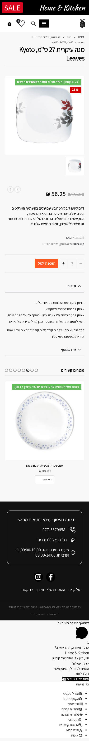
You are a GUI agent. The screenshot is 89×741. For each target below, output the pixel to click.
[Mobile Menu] (44, 23)
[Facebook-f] (50, 577)
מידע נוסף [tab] (68, 349)
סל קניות (74, 589)
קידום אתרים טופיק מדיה (44, 614)
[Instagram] (38, 577)
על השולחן (66, 244)
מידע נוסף (47, 479)
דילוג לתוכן (82, 673)
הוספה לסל (47, 263)
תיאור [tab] (72, 286)
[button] (36, 370)
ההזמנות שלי (56, 589)
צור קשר (27, 589)
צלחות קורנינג (50, 244)
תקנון (40, 589)
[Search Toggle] (33, 23)
